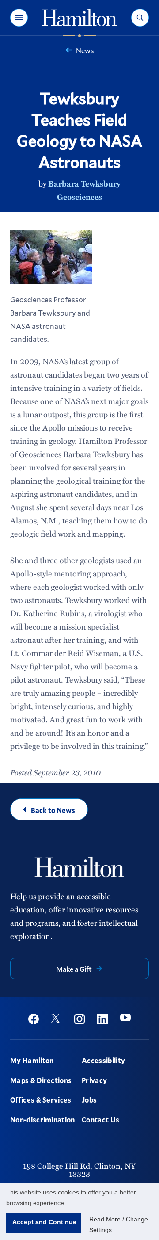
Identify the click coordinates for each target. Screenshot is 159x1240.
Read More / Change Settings (118, 1224)
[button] (19, 18)
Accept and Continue (44, 1221)
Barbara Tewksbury (84, 183)
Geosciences (79, 196)
